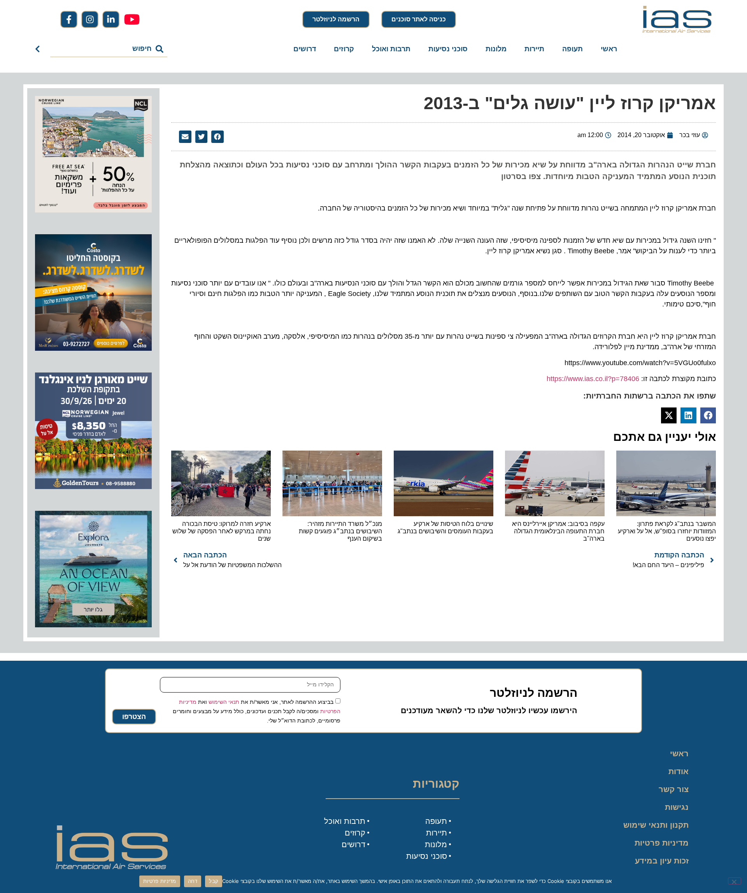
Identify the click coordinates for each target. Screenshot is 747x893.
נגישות (677, 807)
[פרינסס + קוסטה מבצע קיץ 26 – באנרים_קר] (93, 348)
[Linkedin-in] (110, 19)
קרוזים (344, 49)
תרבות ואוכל (391, 49)
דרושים (304, 49)
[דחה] (734, 880)
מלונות (496, 49)
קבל (213, 881)
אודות (678, 771)
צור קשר (674, 789)
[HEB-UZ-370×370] (93, 210)
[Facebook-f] (68, 19)
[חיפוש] (39, 49)
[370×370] (93, 487)
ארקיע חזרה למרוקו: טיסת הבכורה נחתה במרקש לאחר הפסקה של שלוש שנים (221, 531)
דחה (193, 881)
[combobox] (108, 49)
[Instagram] (89, 19)
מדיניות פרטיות (662, 843)
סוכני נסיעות (448, 49)
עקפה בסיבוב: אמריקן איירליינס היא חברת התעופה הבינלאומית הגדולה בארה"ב (558, 531)
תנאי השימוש (224, 701)
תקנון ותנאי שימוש (656, 825)
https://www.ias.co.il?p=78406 (593, 379)
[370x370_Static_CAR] (93, 625)
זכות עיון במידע (662, 860)
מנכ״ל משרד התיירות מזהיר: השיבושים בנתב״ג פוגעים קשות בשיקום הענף (340, 531)
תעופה (572, 49)
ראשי (609, 49)
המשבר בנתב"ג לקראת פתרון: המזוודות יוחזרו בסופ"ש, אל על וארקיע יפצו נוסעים (667, 531)
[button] (217, 137)
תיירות (534, 49)
